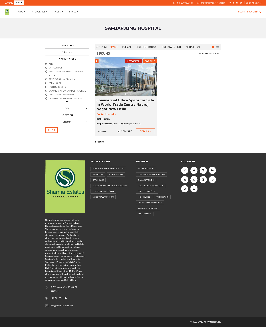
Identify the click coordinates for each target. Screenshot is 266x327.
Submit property (248, 11)
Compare (126, 131)
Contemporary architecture (151, 174)
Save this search (209, 53)
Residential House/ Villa (103, 191)
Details (144, 131)
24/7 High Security (146, 169)
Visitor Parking (144, 214)
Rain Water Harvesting (148, 208)
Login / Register (253, 3)
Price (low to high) (171, 47)
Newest (114, 47)
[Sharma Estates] (7, 12)
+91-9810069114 (184, 3)
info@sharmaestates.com (212, 3)
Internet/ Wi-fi (162, 197)
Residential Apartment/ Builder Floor (110, 186)
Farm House (98, 174)
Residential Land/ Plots (103, 197)
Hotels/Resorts (116, 174)
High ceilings (144, 197)
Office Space (98, 180)
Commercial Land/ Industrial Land (108, 169)
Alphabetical (193, 47)
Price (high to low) (146, 47)
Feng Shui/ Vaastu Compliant (151, 186)
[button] (19, 2)
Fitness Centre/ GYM (147, 191)
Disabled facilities (146, 180)
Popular (126, 47)
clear (51, 130)
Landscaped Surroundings (150, 202)
